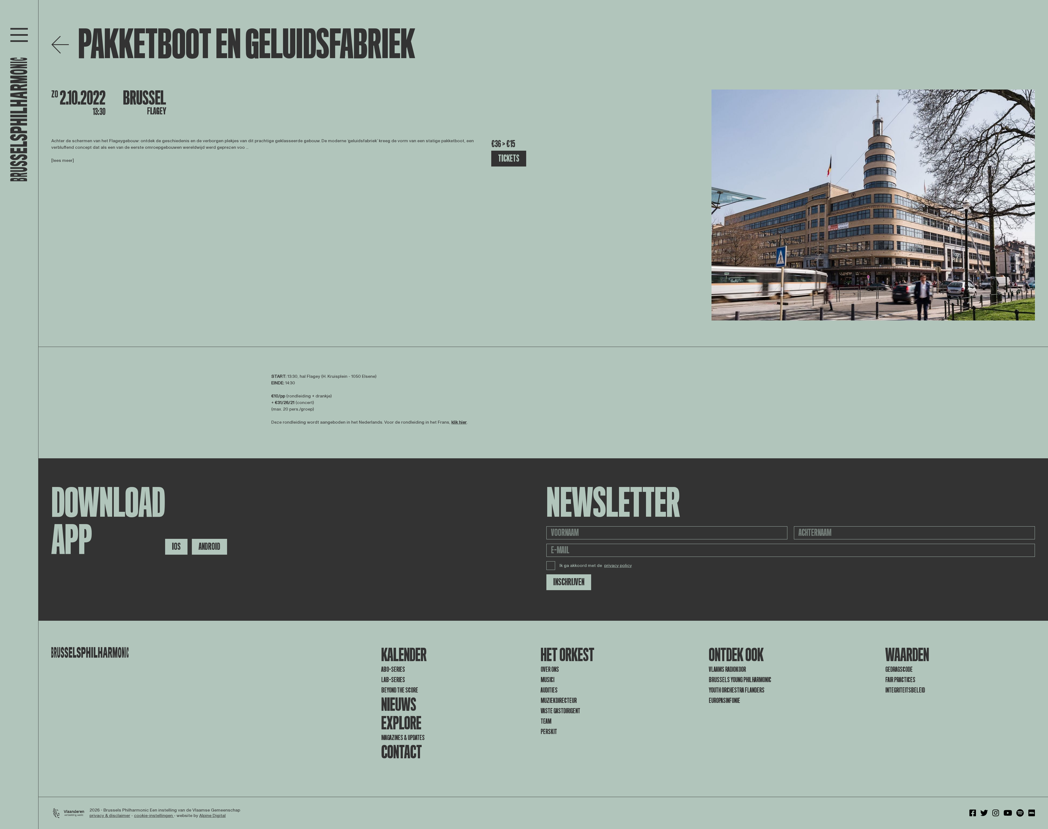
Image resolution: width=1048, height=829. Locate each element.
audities (549, 690)
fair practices (900, 680)
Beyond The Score (399, 690)
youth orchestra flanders (736, 690)
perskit (549, 732)
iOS (176, 546)
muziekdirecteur (559, 701)
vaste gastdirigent (560, 711)
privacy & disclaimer (110, 816)
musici (547, 680)
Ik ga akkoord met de (595, 566)
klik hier (459, 422)
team (546, 721)
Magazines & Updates (403, 738)
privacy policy (618, 565)
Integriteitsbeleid (905, 690)
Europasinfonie (724, 701)
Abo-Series (393, 669)
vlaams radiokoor (727, 669)
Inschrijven (568, 582)
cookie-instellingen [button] (154, 816)
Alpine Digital (212, 816)
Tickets (508, 158)
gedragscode (899, 669)
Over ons (550, 669)
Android (209, 546)
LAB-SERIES (393, 680)
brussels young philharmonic (740, 680)
